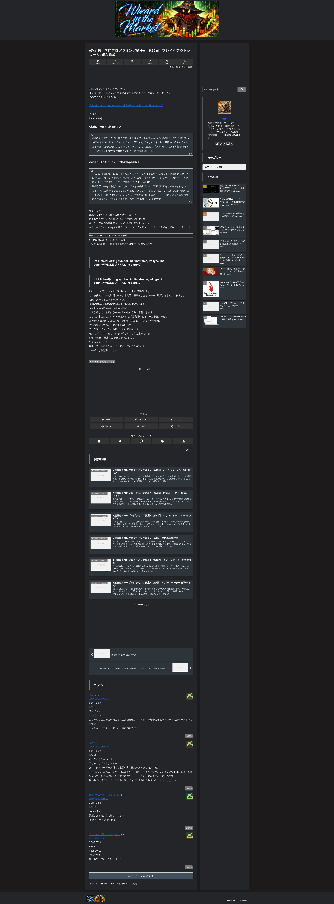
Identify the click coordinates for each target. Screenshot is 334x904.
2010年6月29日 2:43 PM (99, 746)
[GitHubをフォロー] (141, 441)
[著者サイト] (99, 441)
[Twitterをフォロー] (120, 441)
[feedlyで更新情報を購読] (162, 441)
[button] (242, 89)
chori (91, 695)
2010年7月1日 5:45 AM (98, 838)
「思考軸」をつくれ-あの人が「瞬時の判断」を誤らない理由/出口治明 (126, 105)
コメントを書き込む (141, 875)
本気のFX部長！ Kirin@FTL (104, 795)
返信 (190, 736)
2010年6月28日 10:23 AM (99, 698)
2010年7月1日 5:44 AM (98, 798)
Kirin (224, 118)
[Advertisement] (141, 76)
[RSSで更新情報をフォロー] (183, 441)
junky (91, 742)
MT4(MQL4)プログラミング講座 (102, 362)
